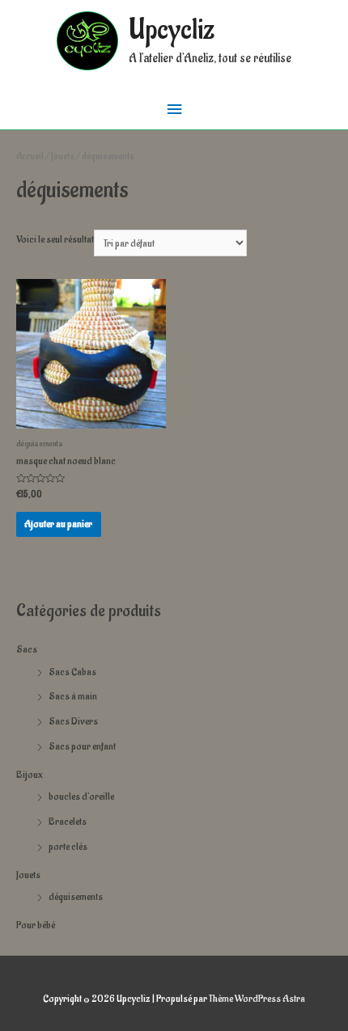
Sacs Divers (73, 721)
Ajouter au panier (58, 524)
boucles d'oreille (81, 796)
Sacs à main (73, 696)
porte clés (68, 846)
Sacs (26, 649)
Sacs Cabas (72, 672)
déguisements (76, 896)
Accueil (30, 156)
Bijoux (29, 774)
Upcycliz (171, 30)
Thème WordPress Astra (257, 998)
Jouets (28, 874)
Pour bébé (35, 925)
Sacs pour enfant (82, 746)
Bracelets (68, 821)
